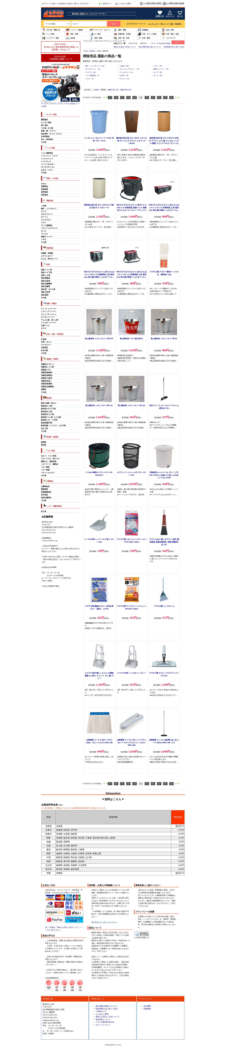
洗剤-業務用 (45, 278)
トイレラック (46, 161)
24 (165, 97)
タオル (43, 184)
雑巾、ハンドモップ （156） (95, 66)
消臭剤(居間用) (46, 375)
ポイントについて (103, 1025)
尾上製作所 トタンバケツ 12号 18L (99, 339)
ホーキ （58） (158, 75)
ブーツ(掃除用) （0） (92, 75)
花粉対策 (178, 24)
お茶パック (45, 325)
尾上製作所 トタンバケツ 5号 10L (131, 405)
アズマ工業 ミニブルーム (164, 606)
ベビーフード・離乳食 (49, 464)
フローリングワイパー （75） (129, 69)
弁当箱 (43, 339)
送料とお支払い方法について (125, 47)
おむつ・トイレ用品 (48, 456)
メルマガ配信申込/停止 (105, 1022)
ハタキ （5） (89, 79)
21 (147, 97)
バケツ (43, 222)
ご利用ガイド (106, 3)
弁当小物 (44, 350)
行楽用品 (44, 347)
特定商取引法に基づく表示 (174, 47)
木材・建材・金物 (172, 34)
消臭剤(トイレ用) (47, 367)
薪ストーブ (165, 24)
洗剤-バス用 (45, 275)
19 (134, 97)
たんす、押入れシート (49, 259)
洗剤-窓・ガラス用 (48, 289)
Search (114, 24)
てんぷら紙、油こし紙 (49, 320)
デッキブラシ (46, 220)
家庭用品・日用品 (124, 34)
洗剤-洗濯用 (45, 286)
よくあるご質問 (124, 3)
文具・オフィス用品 (149, 34)
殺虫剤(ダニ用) (46, 411)
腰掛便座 (44, 489)
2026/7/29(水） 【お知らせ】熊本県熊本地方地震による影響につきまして (60, 47)
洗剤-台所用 (45, 292)
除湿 (171, 24)
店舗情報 (147, 1009)
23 (159, 97)
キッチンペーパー (48, 317)
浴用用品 (44, 195)
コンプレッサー (153, 24)
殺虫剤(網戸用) (46, 423)
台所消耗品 (45, 136)
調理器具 (44, 120)
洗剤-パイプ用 (46, 272)
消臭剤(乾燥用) (46, 372)
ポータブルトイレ (48, 167)
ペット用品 (50, 34)
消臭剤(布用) (46, 381)
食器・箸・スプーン (48, 131)
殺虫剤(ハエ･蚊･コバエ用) (51, 417)
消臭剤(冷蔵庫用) (47, 387)
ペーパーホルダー (48, 164)
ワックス (44, 234)
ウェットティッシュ (48, 314)
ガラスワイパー (47, 214)
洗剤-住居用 (45, 281)
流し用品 (44, 125)
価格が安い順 (113, 90)
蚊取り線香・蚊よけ (48, 403)
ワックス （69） (91, 72)
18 (128, 97)
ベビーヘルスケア (48, 473)
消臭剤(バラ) (46, 370)
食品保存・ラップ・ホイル (51, 134)
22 (153, 97)
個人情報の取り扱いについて (150, 47)
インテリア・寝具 (52, 38)
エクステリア (171, 38)
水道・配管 (146, 38)
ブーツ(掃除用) (46, 225)
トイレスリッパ (47, 159)
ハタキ (43, 239)
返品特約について (103, 1019)
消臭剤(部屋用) (46, 384)
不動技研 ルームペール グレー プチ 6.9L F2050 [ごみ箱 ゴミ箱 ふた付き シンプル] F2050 (164, 475)
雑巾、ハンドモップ (48, 209)
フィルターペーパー (48, 323)
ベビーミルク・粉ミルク (50, 458)
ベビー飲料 (45, 467)
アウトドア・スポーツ (102, 30)
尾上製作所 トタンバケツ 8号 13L (99, 405)
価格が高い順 (125, 90)
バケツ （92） (158, 66)
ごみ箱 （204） (124, 66)
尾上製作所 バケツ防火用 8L (131, 339)
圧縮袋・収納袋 (47, 253)
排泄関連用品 (46, 492)
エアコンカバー (47, 256)
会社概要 (147, 1006)
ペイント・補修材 (76, 30)
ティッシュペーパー (48, 309)
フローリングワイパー (49, 228)
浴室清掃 (44, 189)
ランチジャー (46, 345)
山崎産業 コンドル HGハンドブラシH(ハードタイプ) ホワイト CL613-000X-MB (131, 742)
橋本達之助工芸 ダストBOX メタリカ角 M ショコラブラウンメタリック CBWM (131, 140)
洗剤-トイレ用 (46, 270)
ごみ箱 (43, 206)
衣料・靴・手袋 (123, 38)
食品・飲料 (170, 30)
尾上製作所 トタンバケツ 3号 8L (164, 339)
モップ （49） (158, 72)
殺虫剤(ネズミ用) (47, 414)
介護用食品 (45, 486)
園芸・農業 (122, 30)
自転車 (72, 38)
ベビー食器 (45, 470)
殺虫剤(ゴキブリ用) (48, 409)
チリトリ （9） (124, 79)
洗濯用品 (44, 186)
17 (122, 97)
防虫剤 (43, 445)
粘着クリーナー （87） (161, 69)
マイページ (133, 43)
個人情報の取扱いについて (107, 1006)
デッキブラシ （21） (126, 72)
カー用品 (97, 34)
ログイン (143, 43)
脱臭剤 (43, 389)
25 (171, 97)
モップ (43, 211)
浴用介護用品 (46, 498)
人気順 (95, 90)
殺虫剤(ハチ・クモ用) (49, 420)
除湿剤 (43, 442)
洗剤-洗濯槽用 (46, 284)
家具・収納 (74, 34)
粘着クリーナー (47, 237)
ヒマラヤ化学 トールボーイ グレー (131, 673)
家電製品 (145, 30)
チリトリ (44, 217)
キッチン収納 (46, 122)
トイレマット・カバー (49, 156)
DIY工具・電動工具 (53, 30)
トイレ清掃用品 (47, 153)
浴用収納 (44, 192)
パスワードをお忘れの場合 (160, 43)
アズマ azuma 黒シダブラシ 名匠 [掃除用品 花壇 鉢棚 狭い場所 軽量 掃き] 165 (164, 542)
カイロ (43, 328)
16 (116, 97)
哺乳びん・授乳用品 (48, 461)
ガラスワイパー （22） (93, 69)
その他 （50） (124, 75)
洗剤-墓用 (44, 295)
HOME (86, 51)
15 (110, 97)
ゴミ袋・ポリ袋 (47, 128)
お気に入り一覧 (119, 43)
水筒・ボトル (46, 342)
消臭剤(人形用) (46, 378)
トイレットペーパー (48, 311)
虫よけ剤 (44, 428)
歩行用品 (44, 495)
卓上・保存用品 (47, 139)
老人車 (43, 511)
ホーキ (43, 231)
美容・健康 (98, 38)
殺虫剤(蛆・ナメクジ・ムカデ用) (53, 425)
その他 (43, 142)
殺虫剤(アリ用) (46, 406)
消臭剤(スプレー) (47, 364)
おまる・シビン (47, 170)
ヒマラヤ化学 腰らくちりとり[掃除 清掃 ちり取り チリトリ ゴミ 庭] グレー (99, 675)
